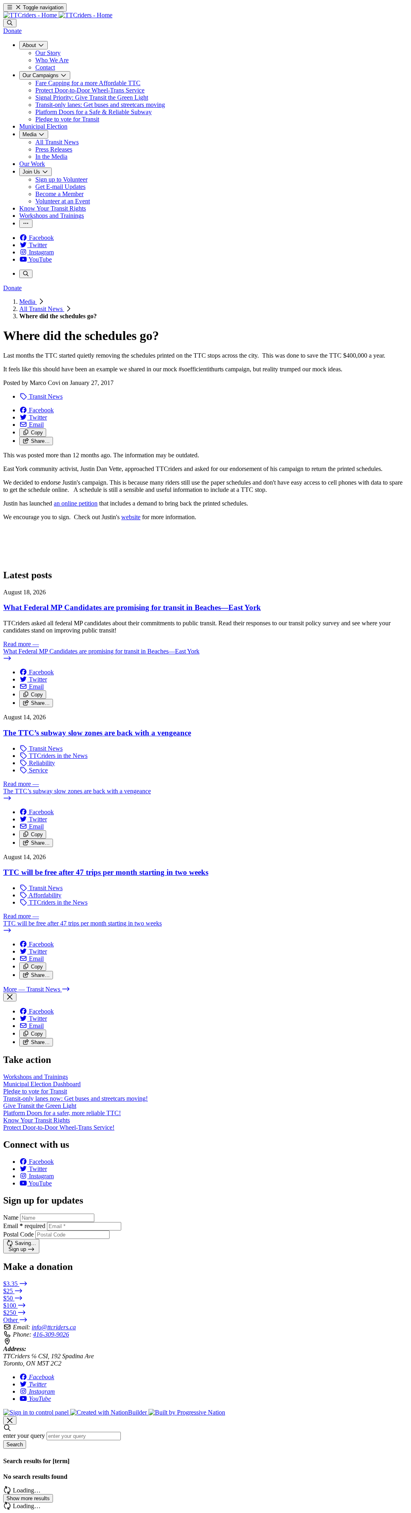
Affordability (44, 895)
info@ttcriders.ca (54, 1327)
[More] (26, 223)
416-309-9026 (51, 1334)
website (130, 517)
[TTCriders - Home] (57, 15)
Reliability (41, 763)
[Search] (9, 23)
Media (28, 301)
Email (24, 1225)
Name (10, 1217)
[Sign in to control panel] (36, 1412)
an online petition (76, 503)
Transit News (45, 396)
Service (37, 770)
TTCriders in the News (57, 755)
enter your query (24, 1435)
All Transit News (41, 308)
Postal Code (18, 1234)
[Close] (9, 997)
